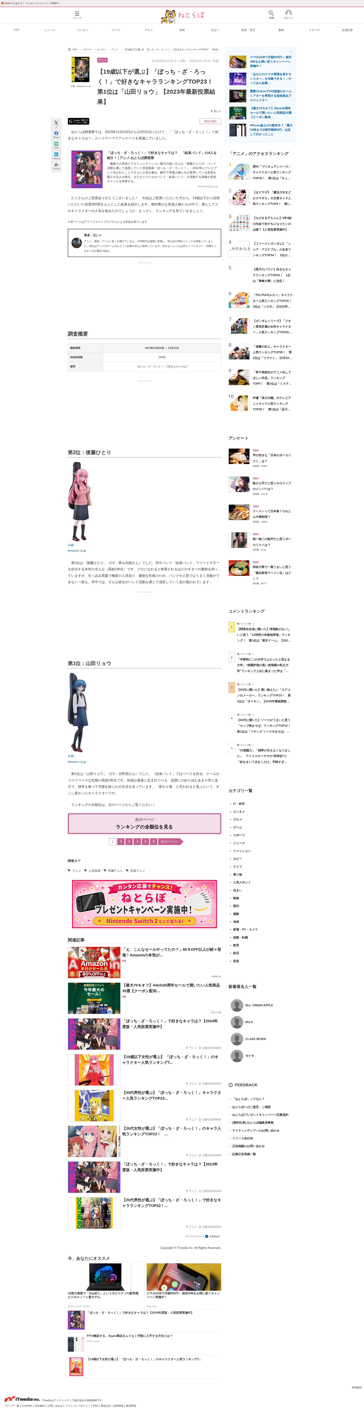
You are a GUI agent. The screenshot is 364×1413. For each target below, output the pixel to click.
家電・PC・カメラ (245, 929)
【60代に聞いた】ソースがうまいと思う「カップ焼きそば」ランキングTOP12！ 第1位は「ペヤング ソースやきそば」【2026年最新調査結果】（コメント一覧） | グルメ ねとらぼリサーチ (265, 731)
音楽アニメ (137, 870)
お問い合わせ (55, 1405)
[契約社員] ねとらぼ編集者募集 (251, 1122)
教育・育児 (248, 30)
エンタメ (82, 30)
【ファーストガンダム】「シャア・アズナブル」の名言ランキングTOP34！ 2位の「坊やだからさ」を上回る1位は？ (273, 255)
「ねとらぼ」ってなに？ (247, 1099)
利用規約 (357, 1387)
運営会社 (106, 1405)
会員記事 (347, 30)
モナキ (249, 1055)
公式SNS (27, 1405)
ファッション (242, 851)
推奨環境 (131, 1405)
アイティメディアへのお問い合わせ (254, 1130)
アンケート (239, 438)
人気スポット (242, 882)
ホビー (237, 858)
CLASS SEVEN (255, 1039)
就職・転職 (240, 937)
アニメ (102, 60)
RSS (96, 1405)
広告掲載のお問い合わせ (247, 1146)
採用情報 (118, 1405)
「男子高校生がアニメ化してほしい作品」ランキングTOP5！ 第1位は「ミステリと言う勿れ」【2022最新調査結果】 (272, 384)
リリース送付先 (241, 1138)
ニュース (49, 30)
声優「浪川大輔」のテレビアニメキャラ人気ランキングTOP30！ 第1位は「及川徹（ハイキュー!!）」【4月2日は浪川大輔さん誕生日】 (272, 409)
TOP (16, 30)
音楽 (236, 961)
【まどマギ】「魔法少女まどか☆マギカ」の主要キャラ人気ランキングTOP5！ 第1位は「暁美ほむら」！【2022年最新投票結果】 (272, 204)
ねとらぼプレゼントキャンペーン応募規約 (258, 1114)
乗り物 (237, 874)
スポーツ (239, 835)
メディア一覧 (12, 1405)
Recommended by (195, 1236)
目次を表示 (210, 121)
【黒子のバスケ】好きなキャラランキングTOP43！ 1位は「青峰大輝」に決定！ (272, 275)
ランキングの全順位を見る (144, 826)
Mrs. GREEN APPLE (259, 1005)
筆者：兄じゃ (93, 235)
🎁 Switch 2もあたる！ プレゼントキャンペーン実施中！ (30, 3)
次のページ (169, 841)
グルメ (149, 30)
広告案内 (40, 1405)
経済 (236, 953)
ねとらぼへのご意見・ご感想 (250, 1107)
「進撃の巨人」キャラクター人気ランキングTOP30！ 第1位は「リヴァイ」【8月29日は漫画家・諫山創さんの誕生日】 (272, 358)
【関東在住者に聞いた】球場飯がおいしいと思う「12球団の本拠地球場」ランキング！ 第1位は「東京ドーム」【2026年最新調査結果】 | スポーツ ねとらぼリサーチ (263, 640)
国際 (236, 914)
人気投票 (94, 870)
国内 (236, 906)
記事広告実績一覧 (242, 1154)
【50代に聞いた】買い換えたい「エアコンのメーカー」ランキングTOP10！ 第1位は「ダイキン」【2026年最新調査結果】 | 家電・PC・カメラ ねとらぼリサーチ (264, 701)
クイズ (116, 30)
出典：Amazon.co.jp (80, 86)
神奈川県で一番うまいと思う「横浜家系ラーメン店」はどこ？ (272, 572)
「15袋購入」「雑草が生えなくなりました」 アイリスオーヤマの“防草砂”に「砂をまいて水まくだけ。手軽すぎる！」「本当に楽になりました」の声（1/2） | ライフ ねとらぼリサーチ (263, 762)
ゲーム (237, 827)
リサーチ (314, 30)
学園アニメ (115, 870)
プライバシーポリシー (78, 1405)
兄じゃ (217, 111)
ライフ (237, 866)
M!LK (249, 1022)
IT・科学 (239, 803)
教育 (236, 945)
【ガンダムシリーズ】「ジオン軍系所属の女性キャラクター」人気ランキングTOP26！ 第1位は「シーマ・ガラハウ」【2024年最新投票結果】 (274, 332)
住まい (215, 30)
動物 (281, 30)
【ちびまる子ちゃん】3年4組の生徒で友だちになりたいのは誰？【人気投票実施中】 (272, 223)
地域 (182, 30)
